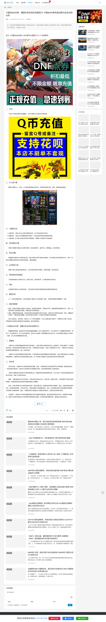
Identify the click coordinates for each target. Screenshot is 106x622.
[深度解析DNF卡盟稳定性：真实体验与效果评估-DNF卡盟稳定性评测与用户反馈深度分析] (16, 574)
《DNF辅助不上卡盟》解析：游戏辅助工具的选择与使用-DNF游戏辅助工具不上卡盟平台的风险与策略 (50, 488)
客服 (7, 19)
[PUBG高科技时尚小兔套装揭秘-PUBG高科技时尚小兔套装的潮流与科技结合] (82, 63)
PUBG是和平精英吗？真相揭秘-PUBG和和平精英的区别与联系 (95, 170)
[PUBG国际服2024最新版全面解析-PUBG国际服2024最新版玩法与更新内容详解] (82, 47)
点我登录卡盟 (46, 2)
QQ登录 (68, 618)
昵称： (10, 601)
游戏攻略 (23, 2)
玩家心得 (37, 2)
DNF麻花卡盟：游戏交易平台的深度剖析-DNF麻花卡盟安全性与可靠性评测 (50, 553)
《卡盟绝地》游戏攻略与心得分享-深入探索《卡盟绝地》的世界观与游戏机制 (50, 455)
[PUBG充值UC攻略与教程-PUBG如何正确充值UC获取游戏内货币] (82, 104)
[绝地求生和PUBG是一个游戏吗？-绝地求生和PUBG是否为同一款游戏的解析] (82, 40)
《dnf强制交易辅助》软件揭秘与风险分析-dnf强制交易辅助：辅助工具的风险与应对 (51, 504)
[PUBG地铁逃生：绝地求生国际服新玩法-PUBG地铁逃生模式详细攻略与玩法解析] (82, 32)
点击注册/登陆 (41, 618)
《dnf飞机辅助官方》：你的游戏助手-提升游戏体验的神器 (49, 438)
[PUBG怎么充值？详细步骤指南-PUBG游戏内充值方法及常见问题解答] (82, 79)
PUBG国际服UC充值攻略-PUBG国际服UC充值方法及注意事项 (93, 87)
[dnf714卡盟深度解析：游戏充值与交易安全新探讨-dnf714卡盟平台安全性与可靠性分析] (16, 524)
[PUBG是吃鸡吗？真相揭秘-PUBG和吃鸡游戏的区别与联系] (82, 71)
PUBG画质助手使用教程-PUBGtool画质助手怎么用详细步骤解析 (95, 146)
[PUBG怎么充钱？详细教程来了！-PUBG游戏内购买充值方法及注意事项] (82, 96)
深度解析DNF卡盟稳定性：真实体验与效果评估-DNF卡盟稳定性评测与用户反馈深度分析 (50, 570)
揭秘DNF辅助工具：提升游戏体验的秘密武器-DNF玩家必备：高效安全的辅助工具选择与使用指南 (50, 423)
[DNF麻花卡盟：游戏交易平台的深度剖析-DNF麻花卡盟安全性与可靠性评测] (16, 557)
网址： (55, 601)
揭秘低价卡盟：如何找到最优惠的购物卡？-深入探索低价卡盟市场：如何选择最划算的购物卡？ (83, 158)
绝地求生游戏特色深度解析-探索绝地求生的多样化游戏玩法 (83, 134)
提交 (70, 605)
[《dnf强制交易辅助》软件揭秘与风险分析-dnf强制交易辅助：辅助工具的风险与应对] (16, 508)
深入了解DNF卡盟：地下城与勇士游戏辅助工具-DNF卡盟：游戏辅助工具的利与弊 (83, 123)
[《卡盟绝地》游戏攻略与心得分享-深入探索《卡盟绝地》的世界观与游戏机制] (16, 459)
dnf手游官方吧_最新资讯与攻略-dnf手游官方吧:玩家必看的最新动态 (83, 170)
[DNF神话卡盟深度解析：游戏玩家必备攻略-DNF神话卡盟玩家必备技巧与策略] (16, 475)
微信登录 (83, 618)
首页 (17, 2)
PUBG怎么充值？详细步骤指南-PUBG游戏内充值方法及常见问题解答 (93, 79)
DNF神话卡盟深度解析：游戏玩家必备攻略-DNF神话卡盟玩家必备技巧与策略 (50, 472)
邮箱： (32, 601)
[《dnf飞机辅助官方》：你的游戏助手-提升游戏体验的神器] (16, 443)
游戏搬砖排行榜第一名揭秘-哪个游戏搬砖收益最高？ (95, 123)
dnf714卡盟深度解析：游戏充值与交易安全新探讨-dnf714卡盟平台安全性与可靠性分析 (50, 521)
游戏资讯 (30, 2)
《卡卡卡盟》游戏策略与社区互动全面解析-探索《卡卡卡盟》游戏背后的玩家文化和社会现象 (95, 134)
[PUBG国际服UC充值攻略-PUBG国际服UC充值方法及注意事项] (82, 88)
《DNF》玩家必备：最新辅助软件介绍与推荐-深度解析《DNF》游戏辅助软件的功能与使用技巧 (48, 537)
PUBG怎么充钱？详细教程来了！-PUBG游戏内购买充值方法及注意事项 (93, 95)
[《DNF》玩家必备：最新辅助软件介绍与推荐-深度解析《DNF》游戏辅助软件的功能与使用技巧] (16, 541)
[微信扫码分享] (60, 410)
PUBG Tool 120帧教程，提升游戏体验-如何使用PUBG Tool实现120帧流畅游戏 (83, 146)
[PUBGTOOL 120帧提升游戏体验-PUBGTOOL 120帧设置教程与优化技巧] (82, 55)
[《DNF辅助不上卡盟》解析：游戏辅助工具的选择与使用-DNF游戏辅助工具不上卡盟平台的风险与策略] (16, 492)
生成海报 (55, 410)
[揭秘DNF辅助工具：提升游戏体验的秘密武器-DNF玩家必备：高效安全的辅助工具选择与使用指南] (16, 426)
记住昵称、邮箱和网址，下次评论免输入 (18, 605)
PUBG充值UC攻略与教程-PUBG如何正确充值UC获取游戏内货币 (93, 103)
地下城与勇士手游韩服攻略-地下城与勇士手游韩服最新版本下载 (95, 158)
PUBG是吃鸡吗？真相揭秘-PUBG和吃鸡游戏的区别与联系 (93, 71)
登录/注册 (55, 618)
